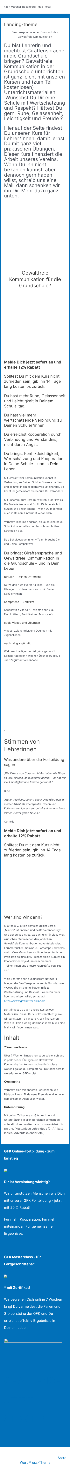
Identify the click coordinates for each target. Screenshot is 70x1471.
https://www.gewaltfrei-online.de (24, 1001)
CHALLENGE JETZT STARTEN (32, 1399)
